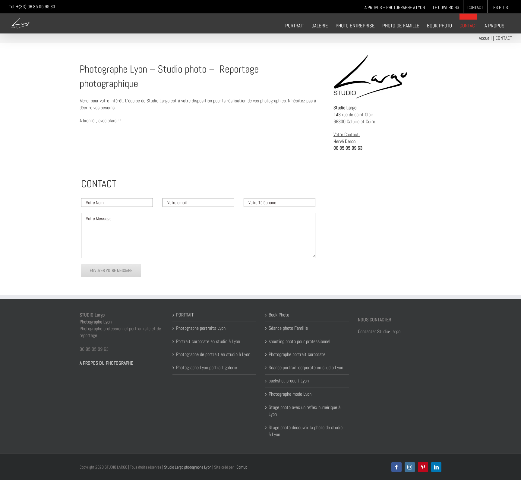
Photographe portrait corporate (297, 354)
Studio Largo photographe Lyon (187, 467)
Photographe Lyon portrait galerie (206, 367)
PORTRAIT (185, 315)
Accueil (485, 38)
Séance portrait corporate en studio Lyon (306, 367)
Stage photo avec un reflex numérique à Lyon (304, 410)
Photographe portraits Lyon (201, 328)
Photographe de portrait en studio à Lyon (213, 354)
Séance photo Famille (288, 328)
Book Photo (279, 315)
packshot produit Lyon (289, 381)
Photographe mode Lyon (290, 394)
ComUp (241, 467)
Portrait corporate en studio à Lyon (208, 341)
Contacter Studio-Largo (379, 331)
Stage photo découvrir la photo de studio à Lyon (306, 431)
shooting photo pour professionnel (299, 341)
